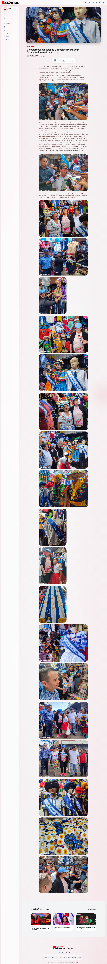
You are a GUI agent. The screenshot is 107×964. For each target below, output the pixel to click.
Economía (8, 36)
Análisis (8, 39)
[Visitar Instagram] (93, 2)
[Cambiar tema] (104, 2)
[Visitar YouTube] (96, 2)
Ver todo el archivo (91, 909)
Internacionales (10, 26)
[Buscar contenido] (82, 2)
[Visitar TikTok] (86, 2)
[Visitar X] (89, 2)
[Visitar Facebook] (100, 2)
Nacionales (9, 23)
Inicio (7, 17)
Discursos (8, 30)
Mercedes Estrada (34, 55)
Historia (8, 33)
